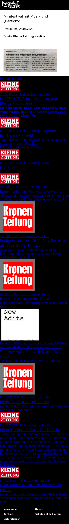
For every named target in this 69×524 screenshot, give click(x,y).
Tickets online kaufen (47, 513)
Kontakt (8, 513)
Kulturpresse (11, 78)
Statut (38, 509)
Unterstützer (12, 518)
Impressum (10, 509)
